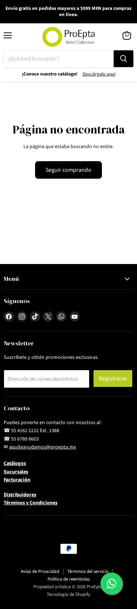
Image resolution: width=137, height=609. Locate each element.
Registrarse (113, 379)
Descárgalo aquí (99, 74)
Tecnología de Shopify (68, 594)
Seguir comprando (68, 170)
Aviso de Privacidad (40, 571)
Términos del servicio (88, 571)
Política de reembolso (68, 579)
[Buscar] (123, 58)
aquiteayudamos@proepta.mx (42, 447)
